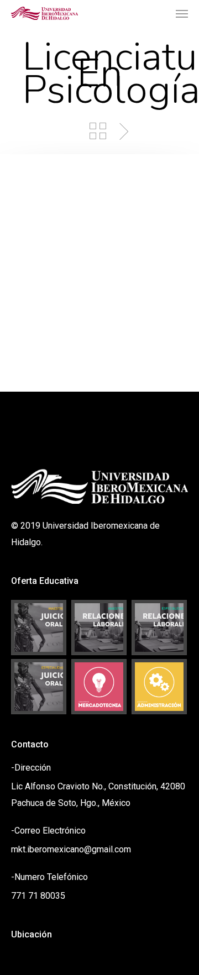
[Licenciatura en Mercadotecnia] (99, 686)
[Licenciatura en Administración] (160, 686)
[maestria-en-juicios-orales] (39, 627)
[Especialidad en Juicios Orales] (39, 686)
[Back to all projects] (98, 131)
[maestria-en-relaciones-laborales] (99, 627)
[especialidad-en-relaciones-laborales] (160, 627)
